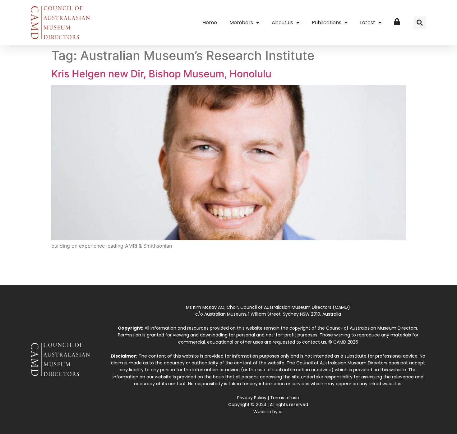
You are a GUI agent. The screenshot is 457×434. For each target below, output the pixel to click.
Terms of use (284, 398)
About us (282, 22)
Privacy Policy (251, 398)
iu (281, 412)
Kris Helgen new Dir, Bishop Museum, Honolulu (161, 74)
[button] (419, 22)
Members (241, 22)
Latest (367, 22)
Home (209, 22)
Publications (326, 22)
